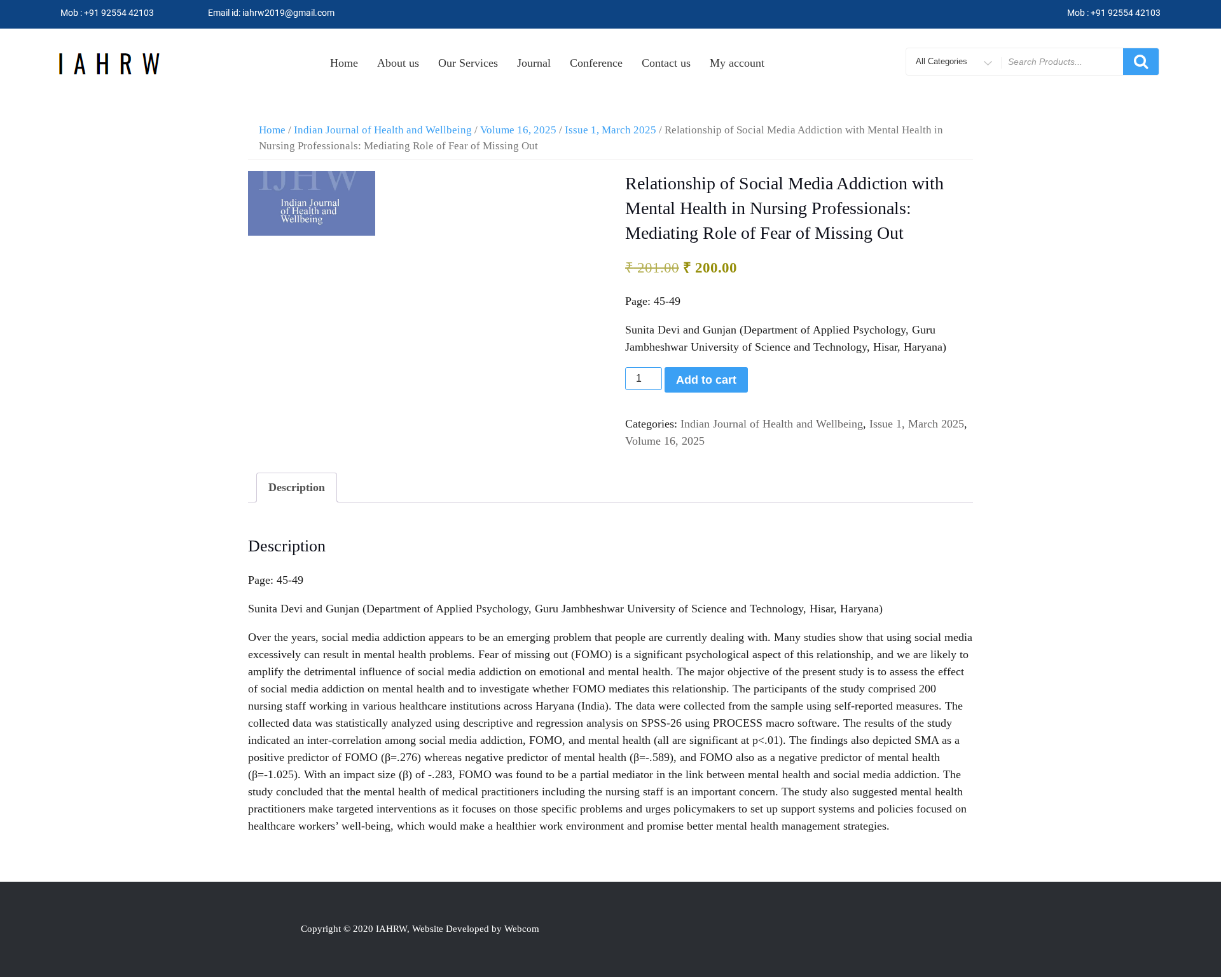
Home (344, 63)
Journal (534, 63)
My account (737, 63)
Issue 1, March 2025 (610, 130)
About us (398, 63)
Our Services (468, 63)
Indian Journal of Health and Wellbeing (383, 130)
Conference (596, 63)
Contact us (666, 63)
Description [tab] (296, 487)
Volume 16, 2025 (518, 130)
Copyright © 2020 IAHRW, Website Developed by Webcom (420, 929)
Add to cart (706, 380)
